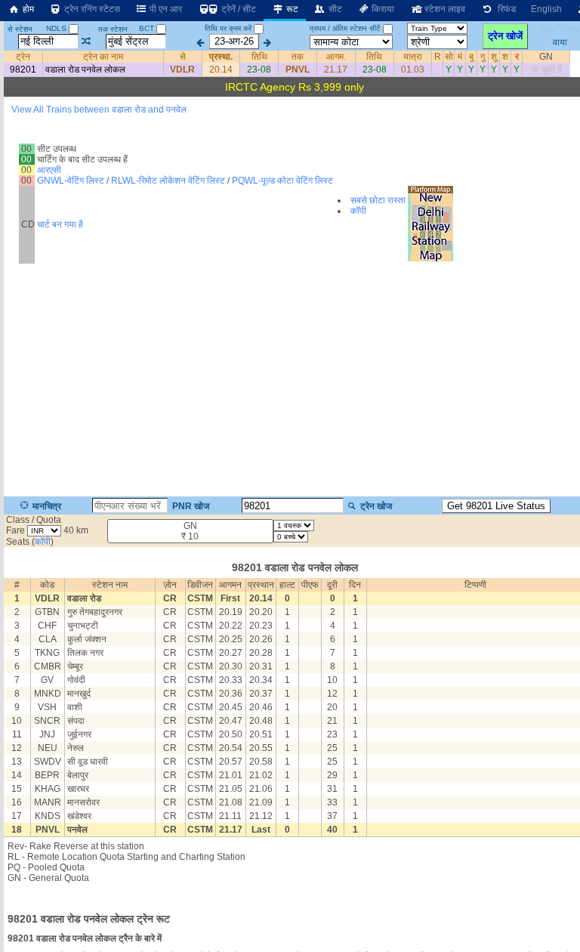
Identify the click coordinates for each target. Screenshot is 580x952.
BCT (147, 28)
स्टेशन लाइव (443, 9)
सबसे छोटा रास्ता (378, 200)
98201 (23, 69)
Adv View (560, 28)
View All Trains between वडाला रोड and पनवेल (99, 109)
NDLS (57, 28)
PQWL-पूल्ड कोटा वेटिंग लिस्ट (282, 180)
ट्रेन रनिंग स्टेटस (91, 9)
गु (482, 56)
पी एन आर (164, 9)
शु (494, 56)
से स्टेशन (20, 29)
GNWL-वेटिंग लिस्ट (70, 180)
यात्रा (412, 56)
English (546, 9)
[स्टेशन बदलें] (86, 41)
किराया (381, 9)
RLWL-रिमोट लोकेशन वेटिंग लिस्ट (168, 180)
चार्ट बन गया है (60, 224)
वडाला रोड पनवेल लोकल (85, 69)
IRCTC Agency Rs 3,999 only (294, 87)
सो (449, 56)
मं (460, 56)
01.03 (412, 69)
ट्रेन (23, 56)
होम (27, 9)
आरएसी (49, 170)
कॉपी (358, 211)
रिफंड (504, 9)
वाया (560, 41)
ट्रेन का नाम (103, 56)
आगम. (336, 56)
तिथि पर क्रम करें (228, 28)
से (183, 56)
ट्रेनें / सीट (237, 9)
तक (298, 56)
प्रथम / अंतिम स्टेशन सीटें (345, 28)
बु (471, 56)
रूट (291, 9)
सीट (334, 9)
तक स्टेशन (113, 29)
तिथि (259, 56)
